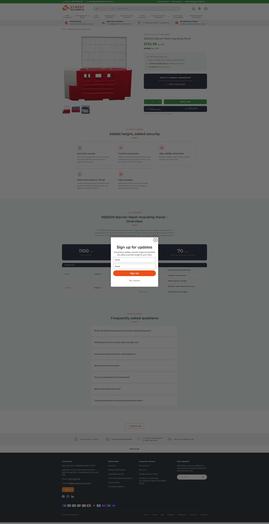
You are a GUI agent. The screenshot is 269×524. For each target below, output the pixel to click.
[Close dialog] (155, 240)
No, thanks (134, 280)
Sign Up (134, 273)
